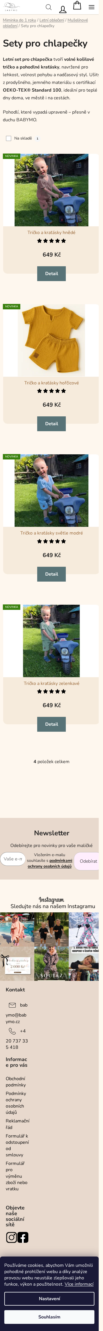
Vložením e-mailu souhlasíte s (49, 860)
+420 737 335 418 (17, 1039)
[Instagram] (11, 1237)
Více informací (79, 1284)
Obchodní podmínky (16, 1082)
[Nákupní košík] (77, 7)
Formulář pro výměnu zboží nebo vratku (16, 1176)
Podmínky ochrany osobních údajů (16, 1103)
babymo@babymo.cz (16, 1013)
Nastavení (49, 1299)
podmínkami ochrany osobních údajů (50, 863)
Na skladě (26, 138)
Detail (51, 274)
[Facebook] (23, 1237)
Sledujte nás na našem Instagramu (53, 906)
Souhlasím (49, 1317)
